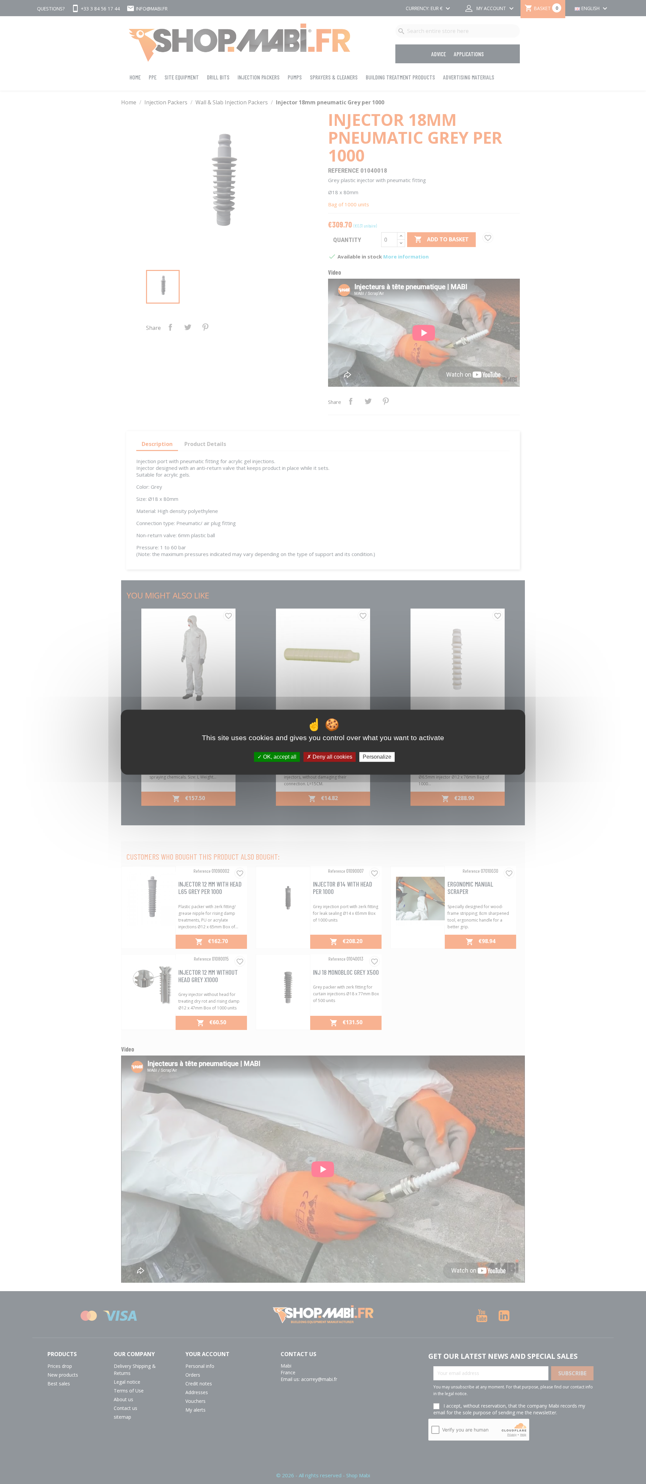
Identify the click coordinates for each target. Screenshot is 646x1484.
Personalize (377, 757)
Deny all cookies (331, 757)
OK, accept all (279, 757)
